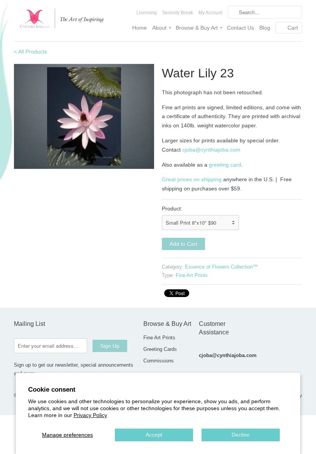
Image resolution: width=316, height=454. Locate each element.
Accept (154, 435)
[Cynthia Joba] (59, 20)
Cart (292, 28)
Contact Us (240, 28)
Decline (241, 435)
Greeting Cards (160, 349)
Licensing (146, 12)
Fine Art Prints (192, 275)
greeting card (225, 165)
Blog (264, 28)
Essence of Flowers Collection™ (221, 267)
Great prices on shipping (192, 179)
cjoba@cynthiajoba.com (211, 150)
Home (139, 28)
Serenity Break (177, 12)
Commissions (158, 361)
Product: (172, 208)
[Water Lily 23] (84, 116)
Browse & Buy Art (199, 28)
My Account (210, 12)
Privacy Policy (90, 415)
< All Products (30, 51)
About (161, 28)
